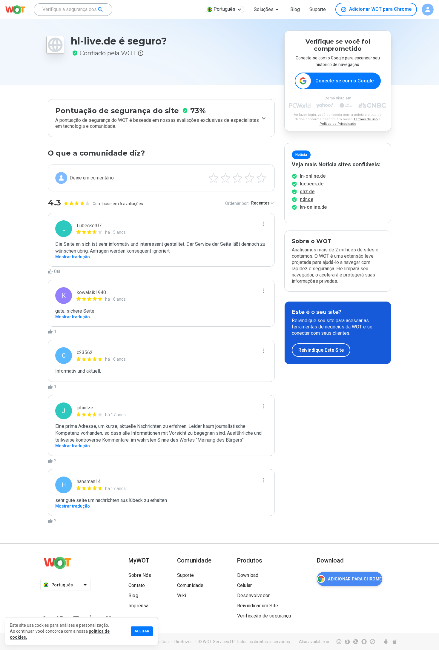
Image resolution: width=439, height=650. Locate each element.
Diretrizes (183, 642)
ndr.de (306, 199)
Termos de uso (366, 119)
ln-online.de (313, 176)
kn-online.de (313, 207)
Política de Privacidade (338, 124)
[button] (267, 10)
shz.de (307, 191)
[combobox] (73, 10)
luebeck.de (311, 184)
